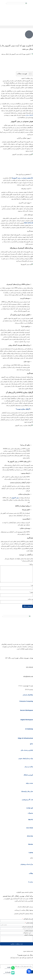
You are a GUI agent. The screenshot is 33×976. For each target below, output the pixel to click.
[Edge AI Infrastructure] (31, 733)
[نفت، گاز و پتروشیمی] (31, 796)
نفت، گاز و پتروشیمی (27, 799)
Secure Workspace (26, 710)
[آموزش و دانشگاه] (31, 771)
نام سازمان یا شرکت (27, 926)
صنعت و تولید (29, 783)
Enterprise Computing (26, 701)
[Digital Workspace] (31, 715)
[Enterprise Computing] (31, 697)
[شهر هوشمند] (31, 804)
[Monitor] (31, 840)
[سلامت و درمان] (31, 763)
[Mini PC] (31, 816)
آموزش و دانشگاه (28, 775)
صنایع (31, 743)
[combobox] (16, 966)
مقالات (31, 873)
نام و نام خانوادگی (28, 919)
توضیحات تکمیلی (28, 935)
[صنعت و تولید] (31, 779)
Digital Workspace (27, 719)
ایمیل (31, 592)
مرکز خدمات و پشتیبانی (26, 864)
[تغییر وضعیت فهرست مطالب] (29, 73)
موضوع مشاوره (29, 930)
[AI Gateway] (31, 724)
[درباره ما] (31, 878)
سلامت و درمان (29, 766)
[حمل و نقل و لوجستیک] (31, 787)
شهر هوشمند (29, 807)
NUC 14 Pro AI (28, 223)
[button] (16, 27)
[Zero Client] (31, 824)
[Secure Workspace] (31, 706)
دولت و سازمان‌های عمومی (25, 758)
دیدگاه (31, 564)
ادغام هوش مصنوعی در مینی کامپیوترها (22, 178)
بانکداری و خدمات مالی (27, 750)
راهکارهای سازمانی (28, 694)
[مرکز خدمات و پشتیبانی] (31, 860)
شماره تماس (29, 922)
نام (32, 585)
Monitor (30, 844)
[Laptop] (31, 849)
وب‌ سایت (30, 599)
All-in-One (30, 836)
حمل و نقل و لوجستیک (27, 791)
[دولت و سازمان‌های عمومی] (31, 755)
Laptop (31, 852)
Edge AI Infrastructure (25, 738)
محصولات (30, 813)
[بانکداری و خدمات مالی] (31, 746)
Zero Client (29, 828)
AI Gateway (29, 729)
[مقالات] (31, 869)
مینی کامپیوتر (15, 497)
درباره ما (30, 882)
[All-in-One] (31, 832)
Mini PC (30, 819)
